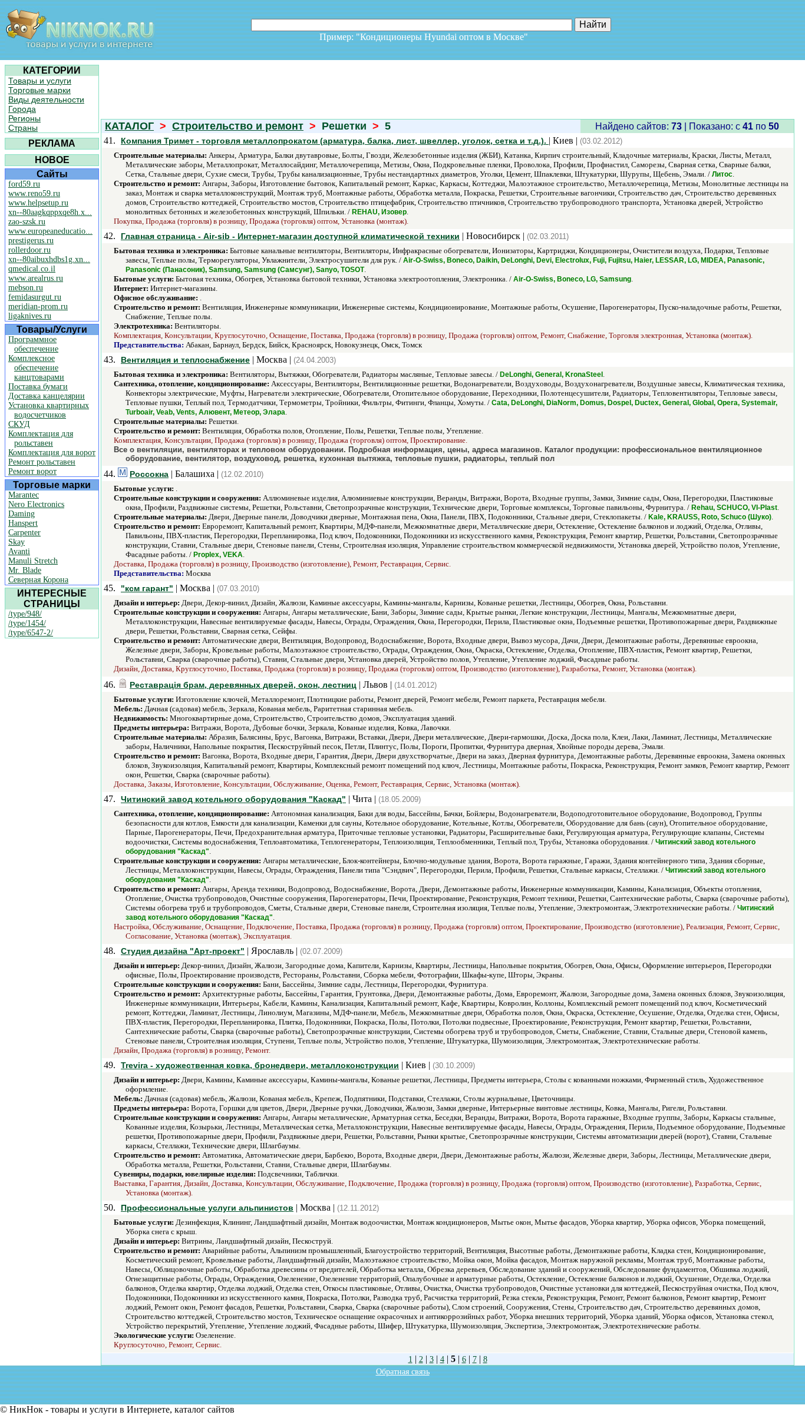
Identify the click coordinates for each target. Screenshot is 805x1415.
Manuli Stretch (33, 560)
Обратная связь (403, 1371)
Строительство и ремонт (237, 126)
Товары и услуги (39, 80)
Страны (23, 127)
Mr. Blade (24, 570)
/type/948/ (25, 613)
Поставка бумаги (38, 386)
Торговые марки (39, 90)
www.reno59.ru (34, 193)
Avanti (19, 551)
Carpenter (24, 532)
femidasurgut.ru (34, 297)
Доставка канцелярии (46, 396)
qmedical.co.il (31, 268)
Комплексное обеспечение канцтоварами (36, 368)
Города (22, 109)
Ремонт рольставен (41, 462)
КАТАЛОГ (129, 126)
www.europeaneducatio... (50, 231)
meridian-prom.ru (38, 306)
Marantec (23, 495)
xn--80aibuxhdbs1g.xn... (49, 259)
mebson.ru (25, 287)
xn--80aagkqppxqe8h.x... (50, 212)
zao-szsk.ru (26, 221)
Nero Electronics (36, 504)
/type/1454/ (27, 623)
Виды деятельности (46, 99)
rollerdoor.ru (29, 250)
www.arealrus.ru (35, 278)
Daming (21, 513)
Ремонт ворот (32, 471)
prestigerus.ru (31, 240)
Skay (16, 542)
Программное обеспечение (33, 344)
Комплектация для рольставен (40, 438)
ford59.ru (24, 184)
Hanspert (23, 523)
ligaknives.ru (29, 316)
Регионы (24, 118)
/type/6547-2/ (30, 632)
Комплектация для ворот (51, 452)
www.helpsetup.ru (38, 202)
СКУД (19, 424)
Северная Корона (38, 579)
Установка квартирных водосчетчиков (48, 410)
